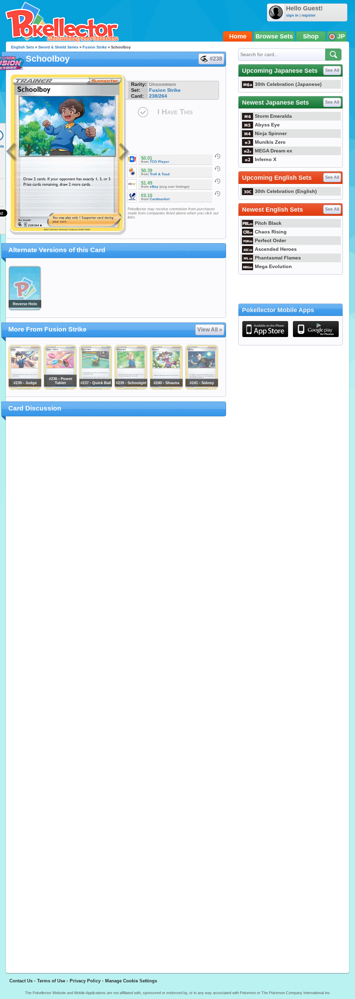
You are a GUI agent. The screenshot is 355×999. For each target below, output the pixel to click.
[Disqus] (116, 690)
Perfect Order (270, 240)
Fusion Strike (95, 47)
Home (237, 36)
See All (332, 70)
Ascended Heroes (276, 249)
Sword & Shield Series (58, 47)
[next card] (124, 152)
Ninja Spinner (271, 133)
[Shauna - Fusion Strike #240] (166, 388)
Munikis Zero (270, 142)
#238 (216, 59)
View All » (209, 330)
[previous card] (12, 152)
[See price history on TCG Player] (217, 156)
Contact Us (21, 980)
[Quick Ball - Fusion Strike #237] (95, 388)
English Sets (22, 47)
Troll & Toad (160, 174)
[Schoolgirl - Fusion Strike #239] (130, 388)
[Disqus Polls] (116, 512)
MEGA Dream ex (273, 150)
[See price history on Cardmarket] (217, 193)
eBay (154, 186)
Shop (311, 36)
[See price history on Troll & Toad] (217, 168)
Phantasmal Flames (278, 257)
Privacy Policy (85, 980)
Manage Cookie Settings (131, 980)
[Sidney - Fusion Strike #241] (201, 388)
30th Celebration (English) (286, 191)
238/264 (158, 96)
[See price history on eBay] (217, 181)
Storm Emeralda (273, 116)
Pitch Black (268, 223)
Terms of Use (51, 980)
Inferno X (265, 159)
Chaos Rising (271, 232)
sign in (292, 15)
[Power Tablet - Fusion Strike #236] (60, 388)
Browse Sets (274, 36)
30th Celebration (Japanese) (288, 84)
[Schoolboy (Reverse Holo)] (24, 309)
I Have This (175, 111)
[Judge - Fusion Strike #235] (24, 388)
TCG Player (159, 161)
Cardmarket (160, 199)
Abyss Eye (267, 124)
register (308, 15)
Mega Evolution (273, 266)
